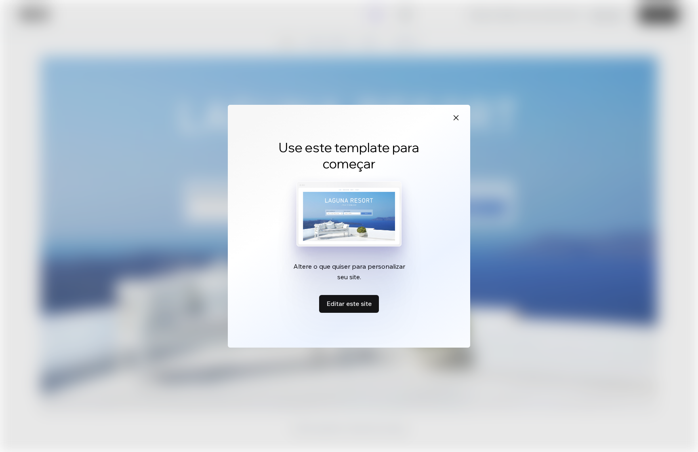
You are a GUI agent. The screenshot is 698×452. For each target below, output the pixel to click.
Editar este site (349, 303)
